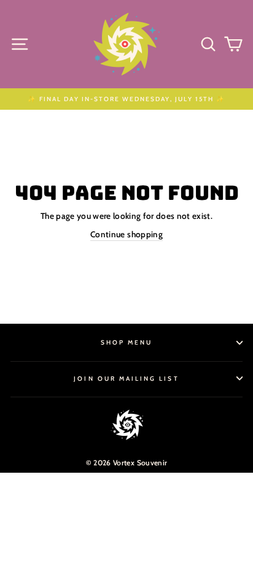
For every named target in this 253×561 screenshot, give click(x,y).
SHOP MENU (127, 342)
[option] (126, 99)
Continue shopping (126, 234)
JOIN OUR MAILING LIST (126, 379)
